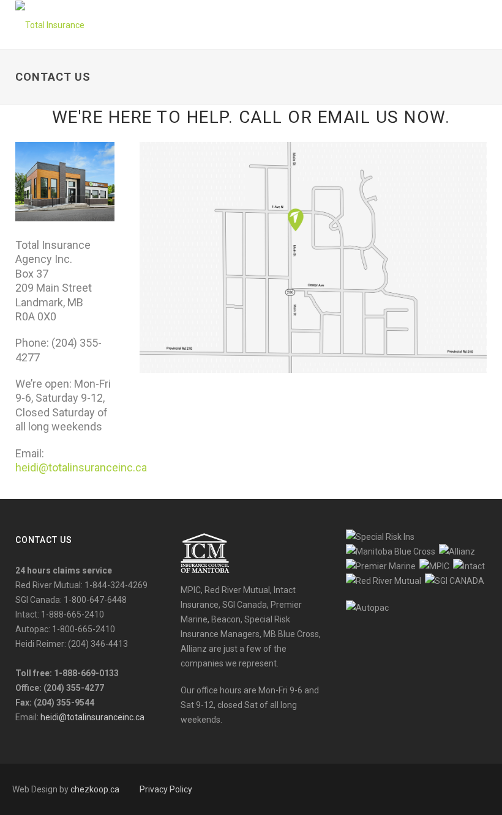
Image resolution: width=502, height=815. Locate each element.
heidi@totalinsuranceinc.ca (81, 467)
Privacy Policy (166, 789)
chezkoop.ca (94, 789)
